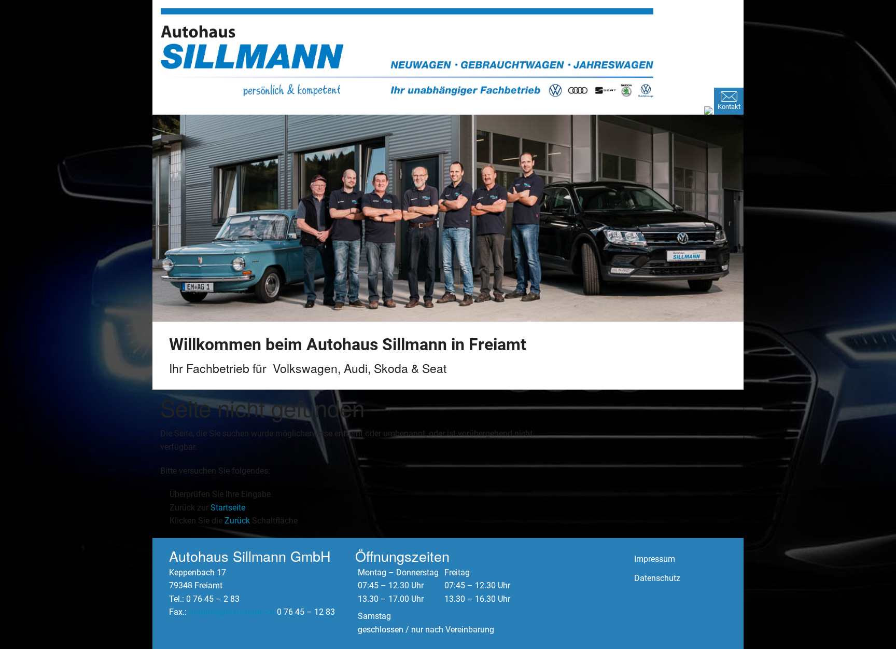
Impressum (654, 559)
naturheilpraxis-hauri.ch (232, 612)
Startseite (228, 508)
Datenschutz (657, 578)
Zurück (237, 521)
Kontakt (729, 107)
